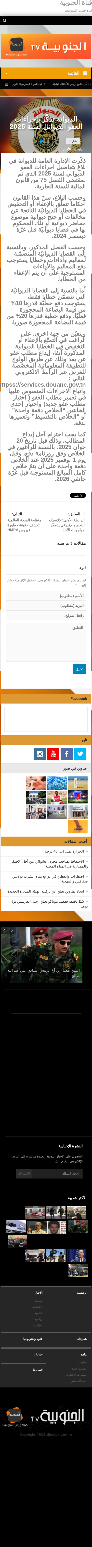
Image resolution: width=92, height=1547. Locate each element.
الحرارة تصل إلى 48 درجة (64, 851)
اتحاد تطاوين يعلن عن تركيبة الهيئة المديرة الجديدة (45, 891)
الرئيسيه (79, 149)
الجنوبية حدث (79, 1368)
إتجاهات (82, 1362)
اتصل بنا (37, 1369)
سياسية (37, 1325)
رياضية (38, 1319)
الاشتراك (24, 1173)
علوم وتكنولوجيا (32, 1339)
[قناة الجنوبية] (46, 46)
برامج (84, 1354)
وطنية (38, 1301)
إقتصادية (37, 1307)
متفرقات (82, 1339)
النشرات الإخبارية (76, 1374)
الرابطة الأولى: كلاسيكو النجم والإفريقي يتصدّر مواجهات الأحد (67, 522)
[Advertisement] (41, 1093)
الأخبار (67, 149)
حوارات (38, 1354)
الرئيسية (82, 1292)
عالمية (38, 1313)
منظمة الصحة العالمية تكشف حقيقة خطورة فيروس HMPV (24, 522)
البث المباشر (79, 1381)
